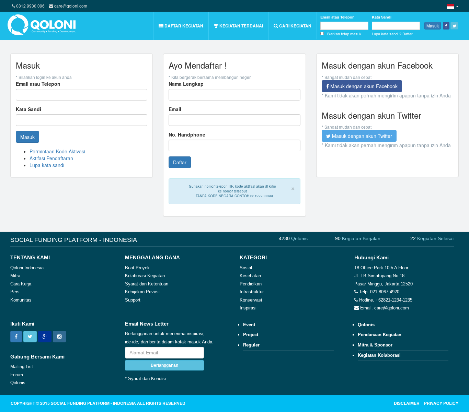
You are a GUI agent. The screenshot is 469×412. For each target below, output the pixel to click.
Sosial (246, 267)
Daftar (407, 33)
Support (132, 300)
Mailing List (21, 366)
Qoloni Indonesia (27, 267)
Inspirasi (248, 307)
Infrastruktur (252, 291)
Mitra (15, 275)
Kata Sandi (381, 17)
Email (175, 109)
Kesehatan (250, 275)
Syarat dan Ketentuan (146, 283)
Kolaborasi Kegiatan (145, 275)
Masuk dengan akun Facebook (363, 86)
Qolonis (17, 382)
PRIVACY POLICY (441, 403)
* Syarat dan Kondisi (145, 378)
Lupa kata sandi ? (386, 33)
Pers (15, 291)
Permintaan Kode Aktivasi (57, 151)
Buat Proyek (137, 267)
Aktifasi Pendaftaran (51, 158)
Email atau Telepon (337, 17)
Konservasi (251, 300)
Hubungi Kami (371, 257)
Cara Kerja (20, 283)
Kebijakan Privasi (142, 291)
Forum (16, 374)
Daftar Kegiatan (183, 26)
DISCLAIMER (407, 403)
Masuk (432, 25)
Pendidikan (251, 283)
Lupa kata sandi (47, 165)
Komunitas (21, 300)
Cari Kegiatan (294, 26)
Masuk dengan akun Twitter (361, 135)
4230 (293, 238)
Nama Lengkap (186, 83)
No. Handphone (187, 134)
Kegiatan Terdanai (240, 26)
